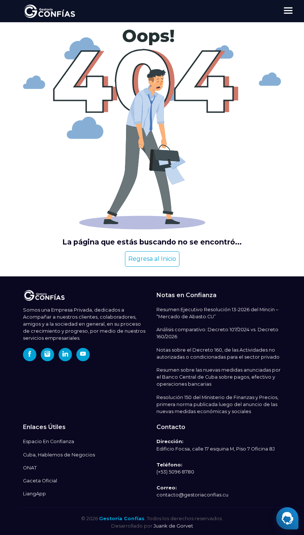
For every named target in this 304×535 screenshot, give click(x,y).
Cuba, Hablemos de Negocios (59, 455)
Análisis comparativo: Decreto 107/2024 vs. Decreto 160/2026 (217, 333)
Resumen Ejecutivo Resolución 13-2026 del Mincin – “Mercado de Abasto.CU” (217, 313)
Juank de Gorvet (173, 526)
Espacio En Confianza (48, 441)
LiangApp (34, 493)
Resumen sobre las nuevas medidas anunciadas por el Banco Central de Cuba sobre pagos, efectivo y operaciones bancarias (218, 377)
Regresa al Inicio (152, 258)
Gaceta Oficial (40, 481)
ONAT (30, 468)
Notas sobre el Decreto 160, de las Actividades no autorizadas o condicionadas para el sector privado (218, 353)
